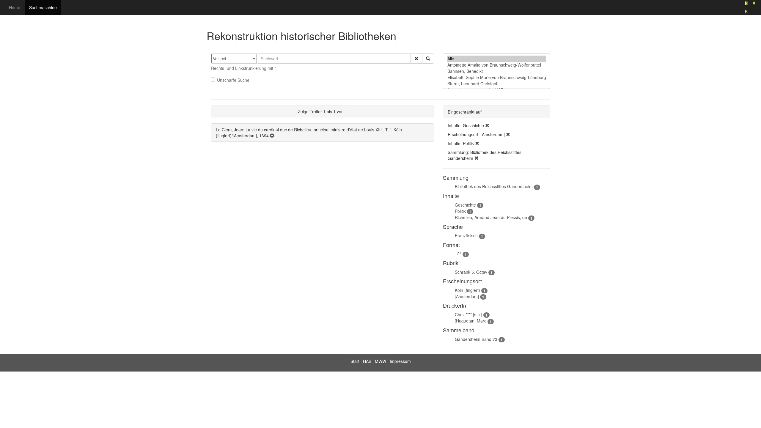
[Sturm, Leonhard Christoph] (496, 84)
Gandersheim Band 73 (476, 339)
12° (458, 254)
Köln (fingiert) (467, 290)
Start (354, 361)
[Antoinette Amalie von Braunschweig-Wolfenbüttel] (496, 65)
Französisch (466, 235)
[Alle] (496, 59)
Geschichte (465, 205)
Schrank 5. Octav (471, 272)
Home (14, 7)
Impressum (400, 361)
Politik (460, 211)
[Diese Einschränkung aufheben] (487, 125)
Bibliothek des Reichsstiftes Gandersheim (494, 186)
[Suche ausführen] (428, 59)
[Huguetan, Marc (470, 321)
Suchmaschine (43, 7)
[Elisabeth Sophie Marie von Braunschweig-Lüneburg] (496, 77)
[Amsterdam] (467, 296)
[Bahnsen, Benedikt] (496, 71)
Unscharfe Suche (233, 80)
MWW (380, 361)
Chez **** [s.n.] (468, 314)
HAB (367, 361)
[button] (416, 59)
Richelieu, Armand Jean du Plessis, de (491, 217)
